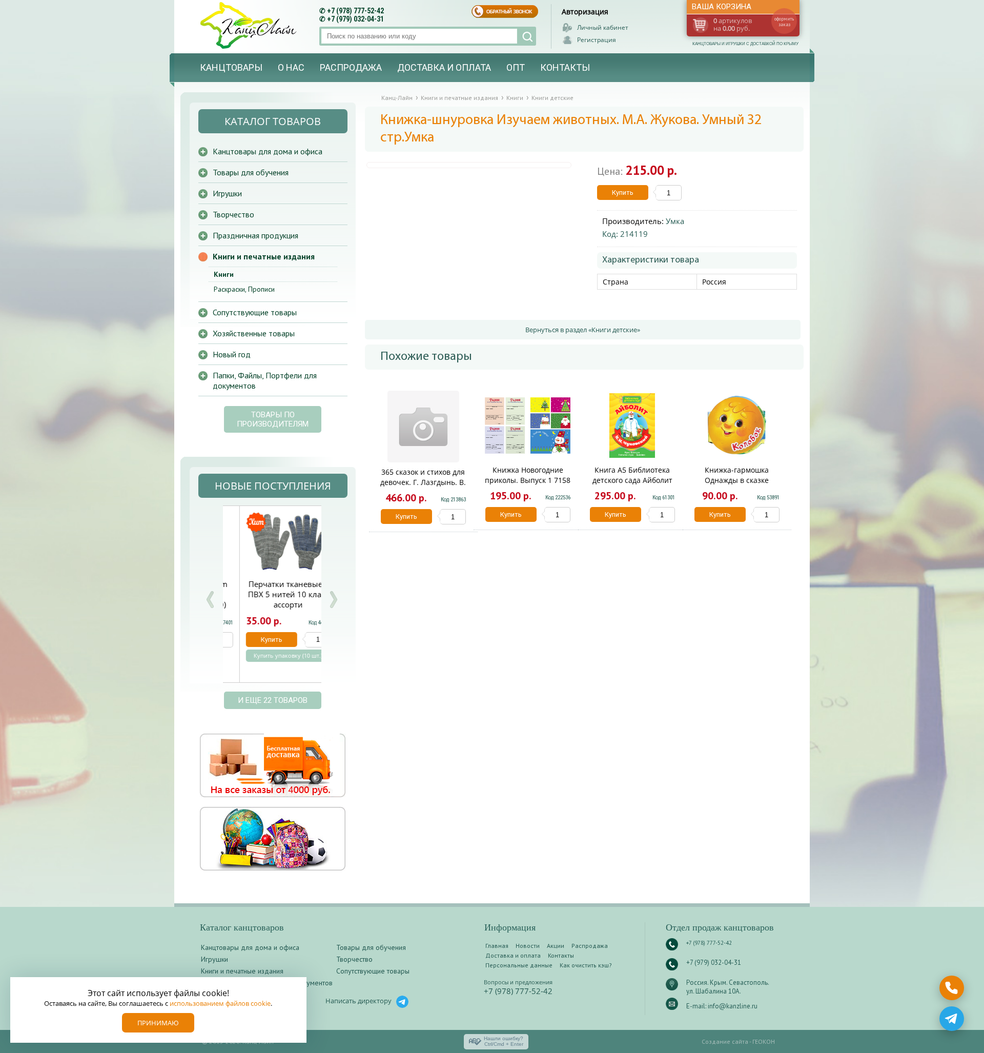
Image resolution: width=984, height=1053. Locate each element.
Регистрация (596, 39)
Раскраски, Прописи (244, 289)
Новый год (232, 354)
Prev (210, 599)
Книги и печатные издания (264, 256)
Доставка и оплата (444, 67)
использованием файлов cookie (220, 1003)
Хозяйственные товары (254, 333)
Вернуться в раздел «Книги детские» (582, 329)
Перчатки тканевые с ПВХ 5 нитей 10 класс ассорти (272, 594)
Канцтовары (231, 67)
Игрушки (227, 193)
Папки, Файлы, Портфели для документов (265, 380)
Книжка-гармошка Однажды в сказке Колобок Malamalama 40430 (736, 485)
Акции (555, 945)
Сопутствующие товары (255, 312)
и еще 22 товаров (273, 700)
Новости (528, 945)
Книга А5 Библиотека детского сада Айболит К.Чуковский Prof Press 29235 (632, 485)
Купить (622, 192)
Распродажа (351, 67)
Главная (496, 945)
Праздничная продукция (255, 235)
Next (333, 599)
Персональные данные (518, 965)
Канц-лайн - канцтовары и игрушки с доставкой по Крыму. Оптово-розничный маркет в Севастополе (249, 25)
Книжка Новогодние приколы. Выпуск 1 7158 (527, 475)
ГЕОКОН (763, 1041)
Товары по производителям (273, 419)
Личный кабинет (602, 27)
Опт (515, 67)
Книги (224, 274)
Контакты (565, 67)
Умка (675, 221)
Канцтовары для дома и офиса (267, 151)
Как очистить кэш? (586, 965)
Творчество (233, 214)
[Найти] (526, 36)
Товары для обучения (251, 172)
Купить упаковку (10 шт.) (271, 655)
